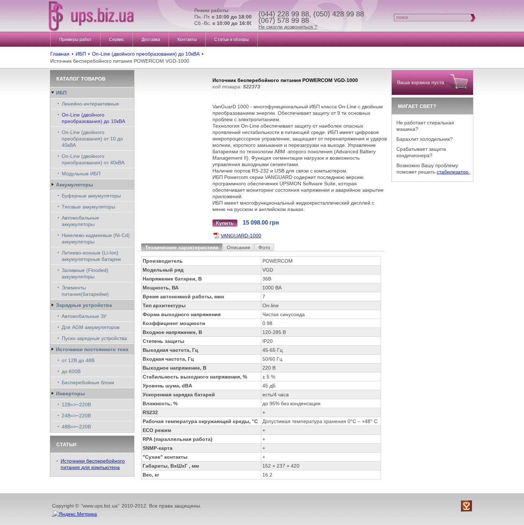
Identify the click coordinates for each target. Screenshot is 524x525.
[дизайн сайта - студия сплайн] (467, 505)
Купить (225, 223)
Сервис (116, 39)
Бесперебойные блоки (88, 382)
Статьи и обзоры (231, 39)
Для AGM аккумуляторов (90, 327)
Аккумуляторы (74, 184)
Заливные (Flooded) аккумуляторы (85, 273)
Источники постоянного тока (92, 349)
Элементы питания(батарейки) (85, 291)
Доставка (151, 39)
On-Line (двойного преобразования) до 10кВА (146, 54)
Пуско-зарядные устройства (94, 338)
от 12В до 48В (78, 360)
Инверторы (70, 393)
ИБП (81, 54)
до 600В (71, 371)
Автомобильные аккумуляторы (80, 221)
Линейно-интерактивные (90, 104)
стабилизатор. (453, 172)
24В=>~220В (76, 415)
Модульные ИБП (81, 173)
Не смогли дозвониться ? (287, 27)
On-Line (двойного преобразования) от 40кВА (93, 159)
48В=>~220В (76, 426)
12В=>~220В (76, 404)
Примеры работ (75, 39)
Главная (60, 54)
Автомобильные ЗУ (84, 316)
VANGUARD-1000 (241, 235)
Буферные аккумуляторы (91, 196)
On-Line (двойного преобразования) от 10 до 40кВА (92, 138)
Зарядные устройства (84, 305)
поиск (402, 17)
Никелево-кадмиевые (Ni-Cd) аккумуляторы (96, 238)
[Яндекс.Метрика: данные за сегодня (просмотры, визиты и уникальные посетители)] (75, 514)
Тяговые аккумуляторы (88, 207)
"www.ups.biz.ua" (100, 506)
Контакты (187, 39)
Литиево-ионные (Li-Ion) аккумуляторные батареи (91, 256)
